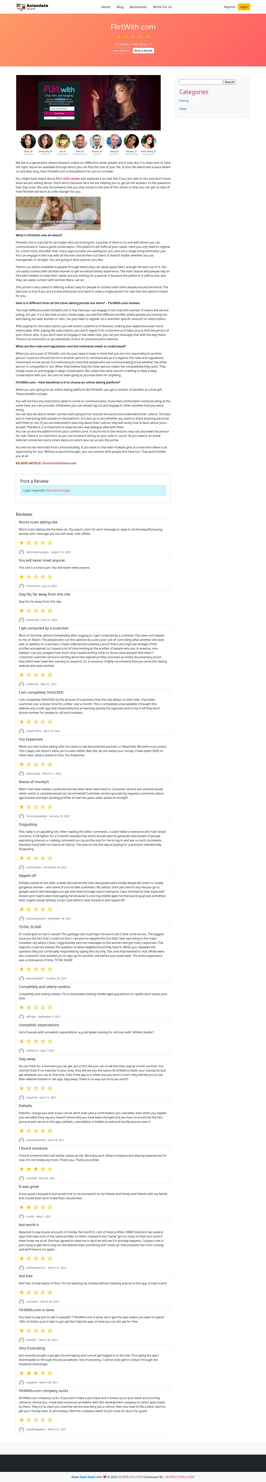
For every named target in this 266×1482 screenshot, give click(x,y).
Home (105, 7)
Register (230, 7)
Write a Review (143, 50)
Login (244, 7)
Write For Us (162, 7)
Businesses (138, 7)
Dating (184, 101)
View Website (122, 50)
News (183, 109)
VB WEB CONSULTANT (180, 1477)
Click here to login (57, 490)
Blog (120, 7)
